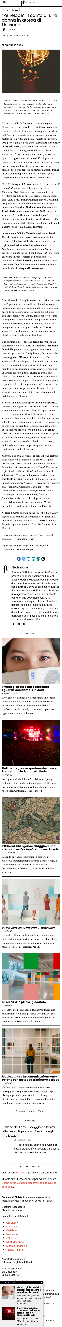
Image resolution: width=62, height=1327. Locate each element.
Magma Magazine (16, 1246)
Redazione (11, 30)
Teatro (15, 10)
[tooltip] (19, 559)
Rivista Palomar (15, 1249)
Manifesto (12, 1226)
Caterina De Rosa (10, 693)
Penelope (20, 1111)
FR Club (11, 1238)
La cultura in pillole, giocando (24, 1002)
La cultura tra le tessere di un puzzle (28, 927)
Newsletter (12, 1234)
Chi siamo (12, 1222)
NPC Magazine (15, 1242)
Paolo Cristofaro (10, 853)
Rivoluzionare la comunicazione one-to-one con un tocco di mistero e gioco (30, 1078)
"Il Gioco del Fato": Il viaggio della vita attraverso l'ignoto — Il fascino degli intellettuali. (28, 1131)
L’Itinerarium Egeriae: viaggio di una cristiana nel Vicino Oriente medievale (30, 847)
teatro (32, 1111)
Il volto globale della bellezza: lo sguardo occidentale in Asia (25, 688)
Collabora (11, 1230)
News (5, 10)
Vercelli (42, 1111)
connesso (21, 1172)
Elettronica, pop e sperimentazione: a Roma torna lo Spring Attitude (29, 770)
